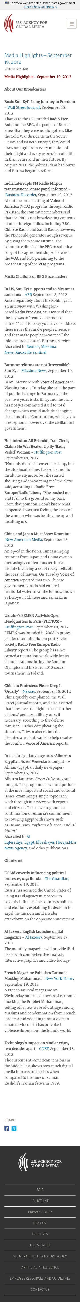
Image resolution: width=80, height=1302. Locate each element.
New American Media (23, 540)
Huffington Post (48, 453)
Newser (29, 692)
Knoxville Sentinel (30, 353)
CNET (43, 1049)
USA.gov (40, 1223)
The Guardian (56, 879)
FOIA (40, 1190)
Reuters (32, 347)
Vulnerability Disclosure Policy (40, 1256)
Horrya (62, 843)
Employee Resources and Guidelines (40, 1278)
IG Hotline (40, 1201)
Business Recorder (20, 195)
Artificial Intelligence (40, 1267)
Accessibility (40, 1245)
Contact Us (40, 1289)
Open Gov (40, 1234)
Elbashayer (45, 843)
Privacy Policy (40, 1212)
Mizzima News (33, 371)
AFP (28, 295)
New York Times (59, 979)
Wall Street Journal (23, 108)
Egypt (29, 843)
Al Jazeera (33, 938)
